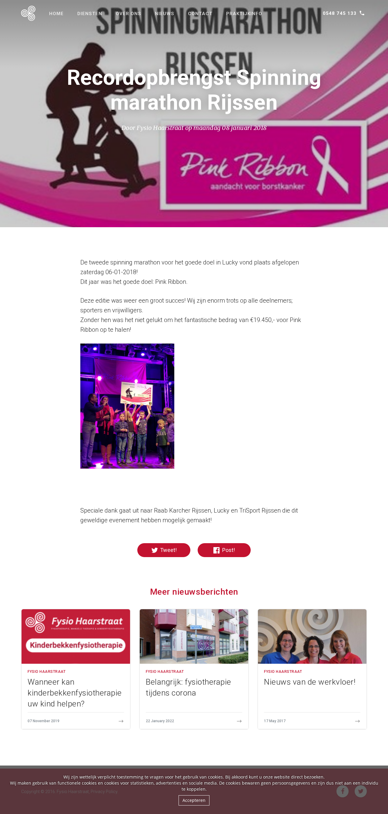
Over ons (128, 13)
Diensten (89, 13)
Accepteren (194, 800)
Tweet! (168, 550)
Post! (228, 550)
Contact (200, 13)
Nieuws (164, 13)
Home (56, 13)
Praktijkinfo (244, 13)
